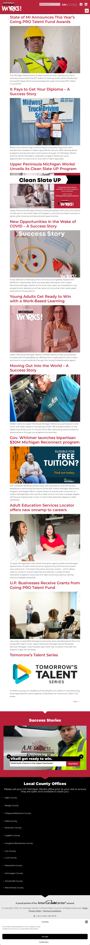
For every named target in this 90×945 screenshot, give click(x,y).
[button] (86, 922)
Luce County (11, 858)
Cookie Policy (44, 942)
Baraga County (12, 805)
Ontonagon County (14, 873)
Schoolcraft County (13, 881)
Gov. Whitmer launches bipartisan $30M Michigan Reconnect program (45, 439)
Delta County (11, 821)
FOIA (85, 908)
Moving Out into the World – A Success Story (39, 367)
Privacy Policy (35, 911)
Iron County (10, 851)
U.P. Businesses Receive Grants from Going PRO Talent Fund (45, 585)
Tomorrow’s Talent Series (34, 655)
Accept (45, 936)
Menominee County (14, 888)
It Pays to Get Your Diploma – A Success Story (40, 91)
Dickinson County (13, 828)
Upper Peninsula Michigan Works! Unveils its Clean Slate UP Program (43, 166)
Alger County (11, 798)
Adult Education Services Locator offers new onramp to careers (42, 507)
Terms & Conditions (52, 911)
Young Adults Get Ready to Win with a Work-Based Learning (40, 298)
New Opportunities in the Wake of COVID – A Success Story (43, 223)
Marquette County (13, 865)
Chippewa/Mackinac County (18, 813)
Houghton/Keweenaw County (19, 843)
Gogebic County (12, 835)
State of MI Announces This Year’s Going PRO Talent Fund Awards (42, 19)
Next (76, 701)
